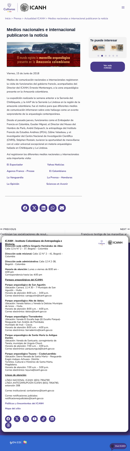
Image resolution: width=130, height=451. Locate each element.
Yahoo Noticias (56, 164)
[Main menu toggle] (123, 7)
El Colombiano (57, 171)
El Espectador (15, 164)
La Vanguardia (15, 177)
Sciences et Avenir (57, 184)
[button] (69, 62)
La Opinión (13, 184)
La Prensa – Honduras (59, 177)
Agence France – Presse (20, 171)
